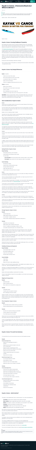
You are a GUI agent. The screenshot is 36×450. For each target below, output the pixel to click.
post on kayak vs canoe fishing (27, 427)
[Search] (29, 1)
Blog (16, 1)
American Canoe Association (8, 49)
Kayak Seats (25, 1)
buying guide (24, 425)
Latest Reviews (32, 1)
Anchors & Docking (11, 1)
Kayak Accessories (19, 1)
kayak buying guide (17, 181)
